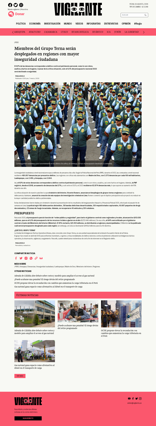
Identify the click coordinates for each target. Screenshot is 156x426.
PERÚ (17, 42)
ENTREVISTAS (111, 23)
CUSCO (58, 31)
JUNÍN (112, 31)
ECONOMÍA (35, 23)
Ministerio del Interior (84, 267)
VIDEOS (79, 23)
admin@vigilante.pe (134, 403)
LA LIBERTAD (126, 31)
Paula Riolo (20, 76)
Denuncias (32, 267)
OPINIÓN (126, 23)
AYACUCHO (29, 31)
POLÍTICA (21, 23)
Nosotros (24, 9)
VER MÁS (20, 376)
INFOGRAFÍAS (93, 23)
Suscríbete (28, 418)
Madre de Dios (70, 267)
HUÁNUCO (92, 31)
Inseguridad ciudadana (45, 267)
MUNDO (68, 23)
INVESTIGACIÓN (52, 23)
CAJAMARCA (45, 31)
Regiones (96, 267)
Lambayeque (59, 267)
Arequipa (23, 267)
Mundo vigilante (13, 9)
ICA (103, 31)
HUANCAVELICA (74, 31)
